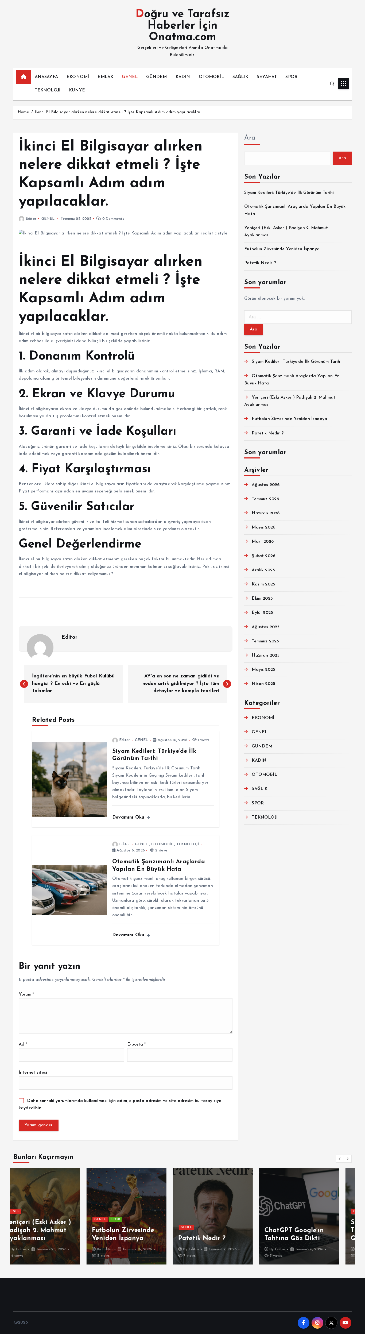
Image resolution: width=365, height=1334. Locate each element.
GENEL (130, 77)
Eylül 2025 (262, 613)
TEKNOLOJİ (47, 90)
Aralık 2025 (263, 570)
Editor (31, 219)
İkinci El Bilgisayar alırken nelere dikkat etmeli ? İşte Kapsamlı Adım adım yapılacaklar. (118, 112)
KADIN (183, 77)
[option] (53, 1216)
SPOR (291, 77)
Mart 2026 (262, 541)
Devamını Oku (129, 817)
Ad (23, 1044)
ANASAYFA (46, 77)
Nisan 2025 (263, 684)
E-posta (136, 1044)
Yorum (26, 994)
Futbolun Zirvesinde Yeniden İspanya (282, 249)
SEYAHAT (267, 77)
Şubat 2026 (263, 556)
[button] (340, 1159)
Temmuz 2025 (265, 641)
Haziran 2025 (265, 655)
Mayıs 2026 (263, 527)
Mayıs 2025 (263, 670)
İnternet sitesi (33, 1072)
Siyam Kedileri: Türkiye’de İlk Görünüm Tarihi (289, 193)
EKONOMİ (78, 77)
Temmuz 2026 (265, 499)
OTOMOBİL (211, 77)
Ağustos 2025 (265, 627)
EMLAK (105, 77)
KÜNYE (77, 90)
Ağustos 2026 (265, 485)
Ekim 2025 (262, 598)
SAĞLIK (240, 77)
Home (23, 112)
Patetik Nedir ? (260, 263)
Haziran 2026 (265, 513)
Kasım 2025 (263, 584)
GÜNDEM (156, 77)
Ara (249, 138)
